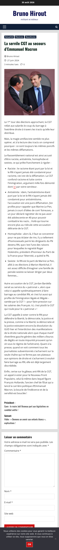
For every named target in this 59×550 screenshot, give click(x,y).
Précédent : (26, 406)
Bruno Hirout (29, 13)
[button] (4, 27)
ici (14, 186)
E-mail (8, 502)
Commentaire (12, 450)
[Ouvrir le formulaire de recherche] (56, 27)
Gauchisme (31, 37)
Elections (19, 37)
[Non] (55, 538)
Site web (8, 513)
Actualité (9, 37)
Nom (7, 491)
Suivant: (25, 419)
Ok (29, 544)
